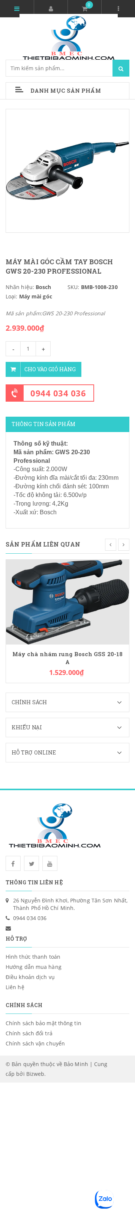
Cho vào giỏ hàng (50, 369)
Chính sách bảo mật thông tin (43, 1023)
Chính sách (29, 702)
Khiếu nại (27, 727)
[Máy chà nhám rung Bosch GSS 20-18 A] (67, 601)
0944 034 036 (58, 393)
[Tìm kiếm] (120, 68)
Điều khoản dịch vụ (30, 976)
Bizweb (35, 1073)
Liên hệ (15, 987)
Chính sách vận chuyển (35, 1043)
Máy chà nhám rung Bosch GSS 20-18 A (67, 658)
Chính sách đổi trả (29, 1033)
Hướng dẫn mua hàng (34, 966)
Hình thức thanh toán (33, 956)
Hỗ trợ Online (34, 752)
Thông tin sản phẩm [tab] (43, 424)
